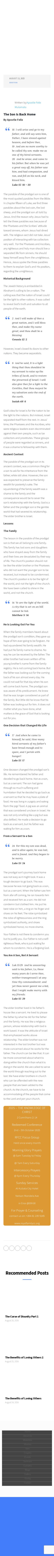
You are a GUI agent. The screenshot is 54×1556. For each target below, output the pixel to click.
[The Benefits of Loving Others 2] (27, 1341)
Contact (27, 1482)
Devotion (13, 82)
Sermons (27, 1461)
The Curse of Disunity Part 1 (21, 1316)
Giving (28, 1478)
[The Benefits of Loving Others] (27, 1382)
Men (27, 1448)
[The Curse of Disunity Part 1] (27, 1300)
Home (28, 1431)
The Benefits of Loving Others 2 (24, 1357)
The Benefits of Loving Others (23, 1398)
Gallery (27, 1474)
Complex (27, 1465)
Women (27, 1444)
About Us (27, 1435)
